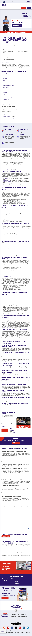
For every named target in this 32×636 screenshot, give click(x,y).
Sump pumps (5, 92)
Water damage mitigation (7, 101)
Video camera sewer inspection (8, 97)
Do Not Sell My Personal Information (7, 632)
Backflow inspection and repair (7, 114)
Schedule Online (16, 25)
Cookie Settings (16, 632)
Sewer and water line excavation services (9, 119)
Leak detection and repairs (7, 83)
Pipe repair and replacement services (8, 85)
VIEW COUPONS (15, 442)
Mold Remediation (5, 178)
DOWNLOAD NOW (5, 597)
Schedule (24, 7)
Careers (25, 616)
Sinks (4, 90)
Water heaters (5, 102)
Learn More (15, 583)
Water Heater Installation (6, 183)
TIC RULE (21, 634)
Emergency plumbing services (7, 75)
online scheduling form (5, 62)
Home (2, 34)
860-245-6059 (17, 22)
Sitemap (22, 616)
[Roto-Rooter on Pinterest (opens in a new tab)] (20, 628)
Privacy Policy (28, 632)
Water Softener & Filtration (7, 185)
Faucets (4, 80)
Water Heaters (5, 184)
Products (22, 614)
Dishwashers (5, 76)
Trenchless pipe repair (6, 95)
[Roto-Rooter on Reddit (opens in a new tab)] (4, 628)
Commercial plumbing (6, 73)
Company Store (13, 616)
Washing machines (6, 99)
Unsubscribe (22, 632)
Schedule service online (7, 327)
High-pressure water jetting (7, 116)
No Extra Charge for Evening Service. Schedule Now (16, 32)
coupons (14, 432)
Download (28, 1)
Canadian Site (18, 616)
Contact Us (18, 614)
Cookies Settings (2, 632)
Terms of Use (12, 634)
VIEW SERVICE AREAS (6, 536)
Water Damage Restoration (7, 181)
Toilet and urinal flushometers (7, 112)
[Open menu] (29, 5)
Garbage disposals (6, 82)
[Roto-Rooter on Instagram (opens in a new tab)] (24, 628)
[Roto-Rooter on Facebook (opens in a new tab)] (12, 628)
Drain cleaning (5, 78)
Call (29, 7)
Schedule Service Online (5, 169)
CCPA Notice (17, 634)
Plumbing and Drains (6, 180)
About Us (26, 614)
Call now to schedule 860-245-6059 (6, 569)
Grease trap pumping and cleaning (8, 118)
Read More (3, 426)
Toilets (4, 94)
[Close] (5, 631)
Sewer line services (6, 87)
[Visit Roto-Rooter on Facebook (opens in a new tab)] (28, 528)
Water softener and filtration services (8, 104)
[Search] (28, 5)
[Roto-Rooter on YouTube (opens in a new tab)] (8, 628)
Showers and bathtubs (6, 88)
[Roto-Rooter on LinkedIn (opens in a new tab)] (28, 628)
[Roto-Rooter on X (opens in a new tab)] (16, 628)
